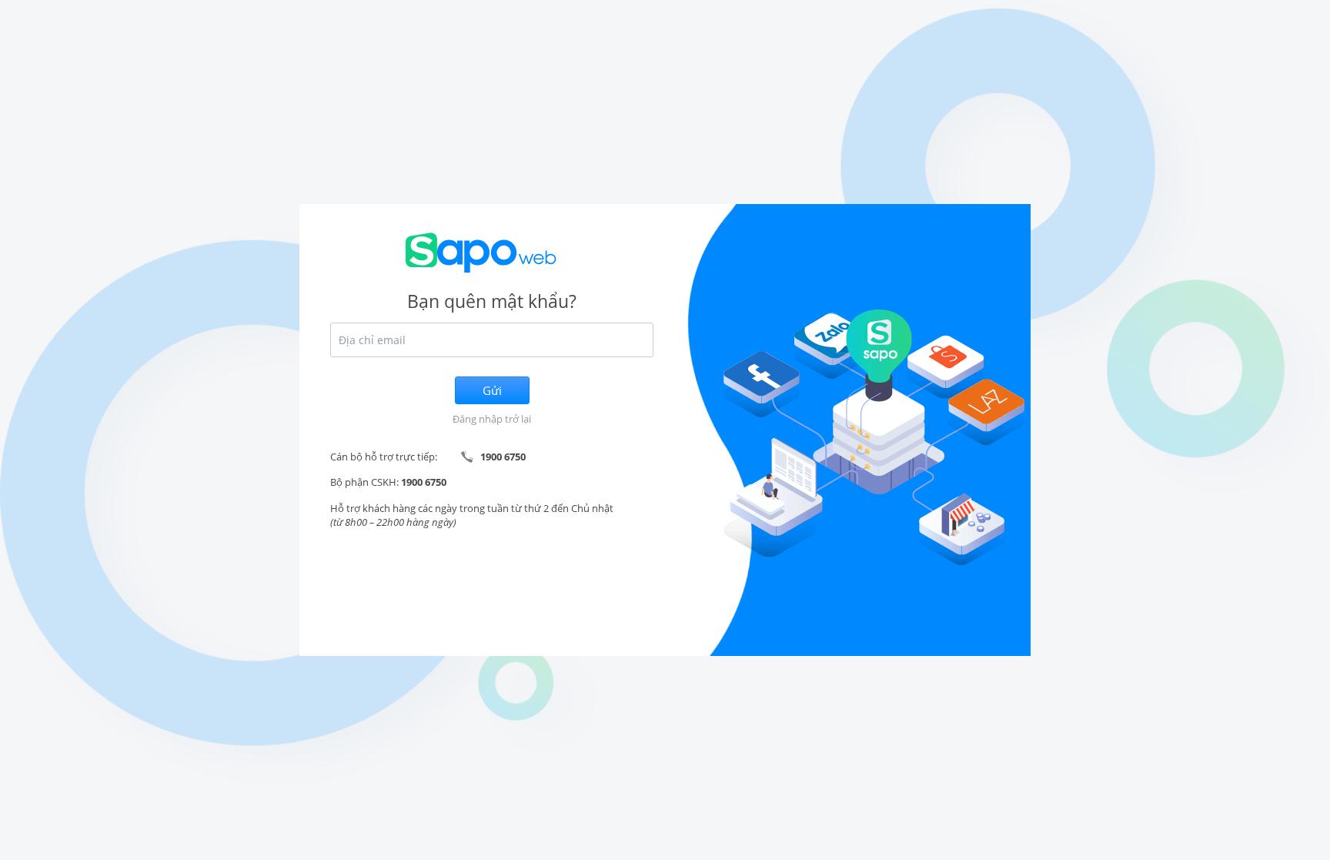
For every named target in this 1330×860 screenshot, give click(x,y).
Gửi (492, 390)
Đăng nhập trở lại (492, 419)
